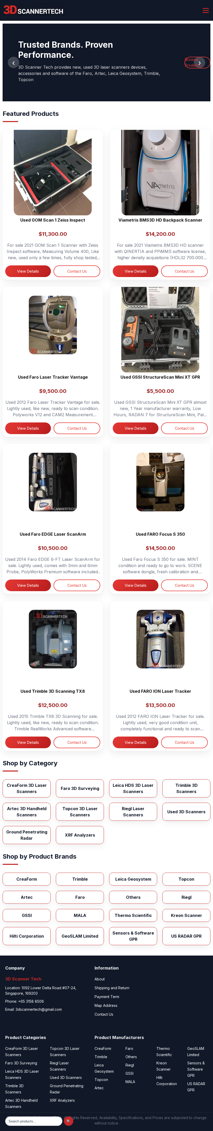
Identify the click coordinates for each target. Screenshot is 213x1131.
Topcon (101, 1079)
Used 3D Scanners (66, 1077)
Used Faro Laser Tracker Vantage (53, 377)
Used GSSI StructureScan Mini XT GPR (160, 377)
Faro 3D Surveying (21, 1063)
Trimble (101, 1057)
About (100, 979)
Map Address (106, 1005)
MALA (130, 1081)
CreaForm (103, 1048)
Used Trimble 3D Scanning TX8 (53, 691)
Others (131, 1057)
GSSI (129, 1073)
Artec (99, 1088)
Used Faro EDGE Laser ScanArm (53, 534)
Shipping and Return (112, 988)
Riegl (129, 1065)
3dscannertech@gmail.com (39, 1009)
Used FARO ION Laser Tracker (160, 691)
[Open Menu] (205, 10)
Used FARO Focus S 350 (160, 534)
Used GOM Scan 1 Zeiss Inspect (52, 220)
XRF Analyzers (62, 1100)
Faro (129, 1048)
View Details (28, 271)
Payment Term (107, 996)
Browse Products (193, 62)
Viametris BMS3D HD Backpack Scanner (160, 220)
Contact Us (77, 271)
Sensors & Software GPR (196, 1069)
